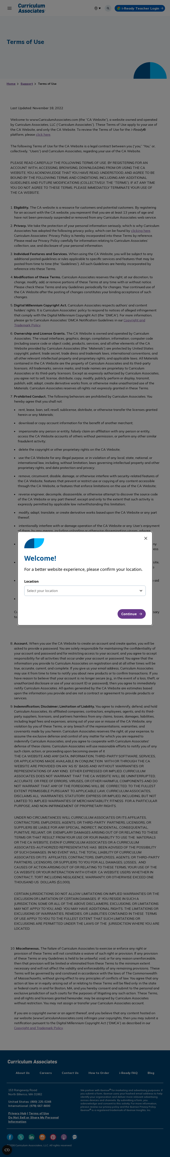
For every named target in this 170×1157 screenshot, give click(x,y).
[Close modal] (145, 538)
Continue (129, 614)
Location (31, 581)
